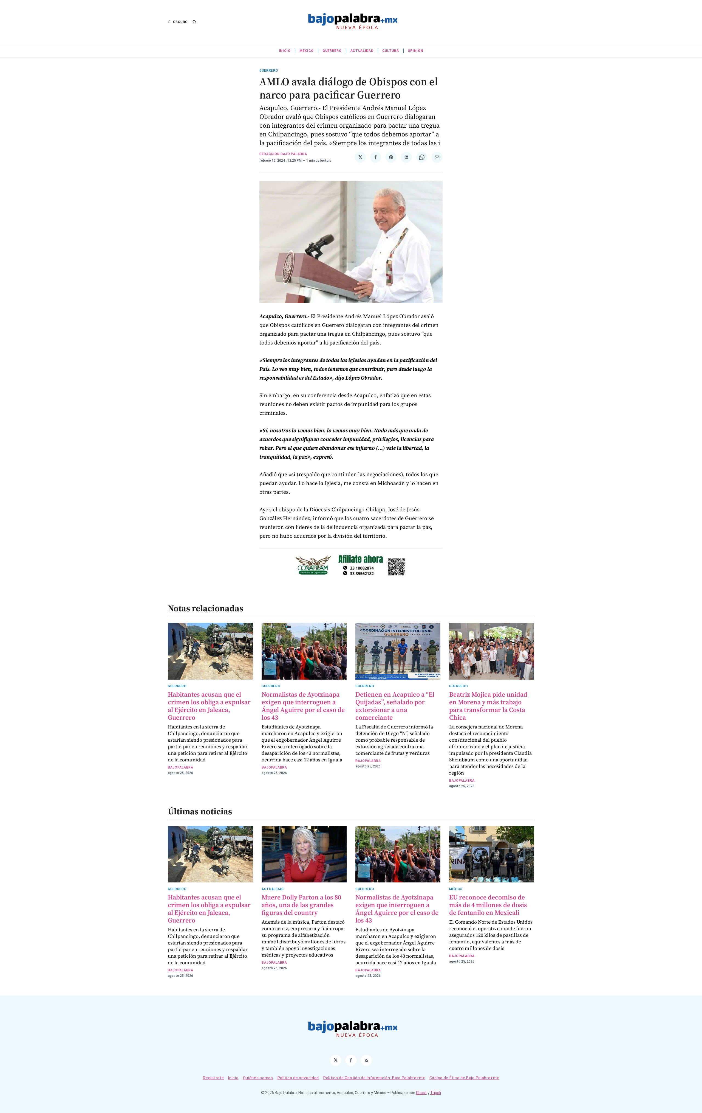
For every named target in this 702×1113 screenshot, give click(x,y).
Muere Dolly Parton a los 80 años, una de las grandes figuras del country (301, 905)
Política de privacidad (298, 1078)
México (306, 51)
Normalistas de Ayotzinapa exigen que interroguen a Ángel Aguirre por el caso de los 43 (303, 706)
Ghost (421, 1092)
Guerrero (332, 51)
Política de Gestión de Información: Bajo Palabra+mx (374, 1078)
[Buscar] (194, 22)
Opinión (415, 51)
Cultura (390, 51)
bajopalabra (180, 767)
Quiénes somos (258, 1078)
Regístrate (213, 1078)
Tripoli (435, 1092)
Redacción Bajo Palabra (283, 154)
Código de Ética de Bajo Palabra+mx (464, 1078)
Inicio (285, 51)
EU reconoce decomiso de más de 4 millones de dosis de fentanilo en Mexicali (488, 905)
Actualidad (361, 51)
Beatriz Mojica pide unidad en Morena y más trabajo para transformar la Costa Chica (488, 706)
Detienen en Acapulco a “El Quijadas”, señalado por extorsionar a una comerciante (394, 706)
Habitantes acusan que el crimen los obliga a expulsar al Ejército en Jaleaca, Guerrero (209, 706)
